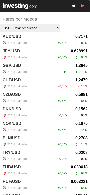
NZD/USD (12, 94)
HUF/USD (12, 182)
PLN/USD (12, 138)
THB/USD (12, 167)
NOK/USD (12, 124)
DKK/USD (12, 109)
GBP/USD (12, 66)
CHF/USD (12, 80)
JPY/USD (11, 51)
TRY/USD (11, 152)
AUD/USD (12, 36)
